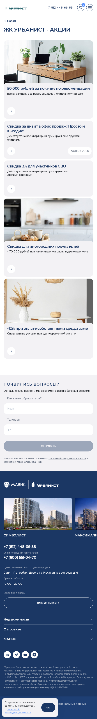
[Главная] (10, 21)
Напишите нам (47, 603)
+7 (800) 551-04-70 (20, 557)
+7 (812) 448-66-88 (59, 7)
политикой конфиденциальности (67, 458)
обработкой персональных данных (23, 462)
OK (48, 707)
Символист (15, 535)
